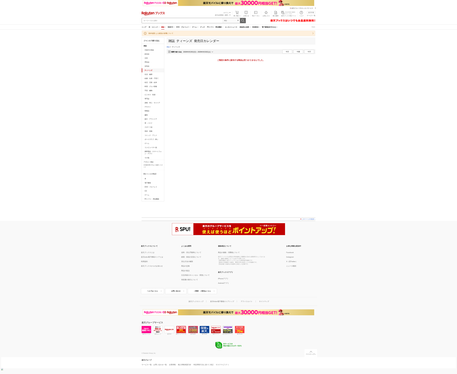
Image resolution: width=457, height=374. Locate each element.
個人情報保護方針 (184, 365)
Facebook (290, 252)
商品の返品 (185, 271)
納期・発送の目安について (191, 257)
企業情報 (172, 365)
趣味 (146, 115)
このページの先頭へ (308, 219)
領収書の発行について (189, 280)
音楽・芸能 (148, 131)
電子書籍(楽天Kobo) (269, 27)
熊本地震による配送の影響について (161, 33)
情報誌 (147, 111)
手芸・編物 (148, 90)
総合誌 (147, 54)
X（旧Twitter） (291, 261)
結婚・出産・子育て (152, 78)
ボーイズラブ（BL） (152, 139)
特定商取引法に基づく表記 (204, 365)
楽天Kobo (240, 334)
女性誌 (147, 66)
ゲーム (194, 27)
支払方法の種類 (187, 261)
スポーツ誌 (148, 127)
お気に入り (266, 16)
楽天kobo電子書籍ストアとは (152, 257)
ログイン (226, 13)
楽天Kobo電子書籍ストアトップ (222, 301)
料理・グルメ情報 (151, 86)
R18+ (313, 27)
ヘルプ (301, 16)
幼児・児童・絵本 (151, 82)
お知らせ (246, 16)
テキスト (148, 107)
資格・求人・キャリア (152, 103)
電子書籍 (148, 183)
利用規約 (144, 261)
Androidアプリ (223, 283)
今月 (309, 52)
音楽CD (170, 27)
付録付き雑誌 (149, 50)
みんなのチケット (228, 334)
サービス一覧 (311, 15)
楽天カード (158, 334)
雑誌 (162, 27)
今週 (298, 52)
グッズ (202, 27)
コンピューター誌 (151, 147)
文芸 (146, 58)
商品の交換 (185, 266)
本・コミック (153, 27)
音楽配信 (255, 27)
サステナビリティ (222, 365)
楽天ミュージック (181, 334)
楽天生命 (204, 334)
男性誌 (147, 62)
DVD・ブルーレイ (182, 27)
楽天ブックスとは (147, 252)
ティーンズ (148, 70)
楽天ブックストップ (196, 301)
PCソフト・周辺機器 (214, 27)
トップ (144, 27)
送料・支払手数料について (191, 252)
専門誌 (147, 99)
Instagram (290, 257)
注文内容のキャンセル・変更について (195, 275)
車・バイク (148, 123)
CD (146, 191)
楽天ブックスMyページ (288, 16)
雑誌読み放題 (244, 27)
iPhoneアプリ (223, 279)
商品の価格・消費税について (229, 252)
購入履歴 (275, 16)
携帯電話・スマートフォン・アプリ (153, 152)
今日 (287, 52)
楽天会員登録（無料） (222, 15)
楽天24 (169, 334)
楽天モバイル (146, 334)
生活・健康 (148, 74)
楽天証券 (193, 334)
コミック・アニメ (151, 135)
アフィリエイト (246, 301)
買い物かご (237, 16)
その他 (147, 158)
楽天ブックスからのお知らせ (152, 266)
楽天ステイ (216, 334)
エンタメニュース (231, 27)
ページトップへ (311, 354)
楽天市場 (311, 12)
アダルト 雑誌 (148, 162)
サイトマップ (264, 301)
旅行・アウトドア (151, 119)
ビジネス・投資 (150, 95)
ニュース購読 (291, 266)
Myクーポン (256, 16)
